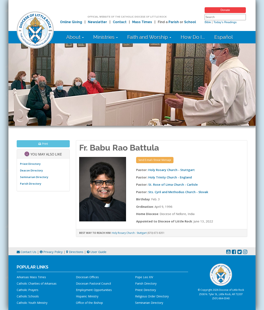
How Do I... (193, 37)
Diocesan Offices (87, 277)
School (190, 22)
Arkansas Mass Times (31, 277)
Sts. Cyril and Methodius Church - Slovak (178, 192)
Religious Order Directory (152, 296)
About (74, 37)
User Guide (98, 252)
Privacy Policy (52, 252)
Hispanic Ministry (87, 296)
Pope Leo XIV (144, 277)
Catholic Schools (28, 296)
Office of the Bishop (89, 303)
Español (223, 37)
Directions (75, 252)
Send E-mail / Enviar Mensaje (154, 160)
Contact (119, 22)
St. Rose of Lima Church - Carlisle (173, 184)
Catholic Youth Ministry (32, 303)
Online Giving (71, 22)
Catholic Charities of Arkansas (37, 283)
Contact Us (28, 252)
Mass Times (142, 22)
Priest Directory (30, 164)
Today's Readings (225, 22)
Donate (225, 10)
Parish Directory (30, 183)
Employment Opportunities (94, 290)
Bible (208, 22)
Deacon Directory (31, 170)
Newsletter (97, 22)
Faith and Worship (148, 37)
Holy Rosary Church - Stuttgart (171, 170)
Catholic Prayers (27, 290)
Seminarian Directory (34, 177)
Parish (174, 22)
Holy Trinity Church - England (170, 177)
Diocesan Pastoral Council (93, 283)
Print (44, 144)
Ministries (104, 37)
